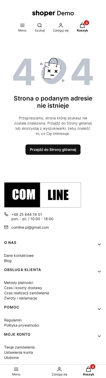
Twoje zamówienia (19, 347)
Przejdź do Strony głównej (53, 149)
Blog (8, 260)
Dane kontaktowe (19, 255)
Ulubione (11, 357)
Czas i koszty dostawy (23, 288)
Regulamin (13, 320)
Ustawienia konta (18, 352)
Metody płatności (18, 282)
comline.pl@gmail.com (30, 227)
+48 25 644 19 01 (26, 214)
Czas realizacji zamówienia (26, 293)
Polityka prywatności (21, 325)
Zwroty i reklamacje (20, 298)
